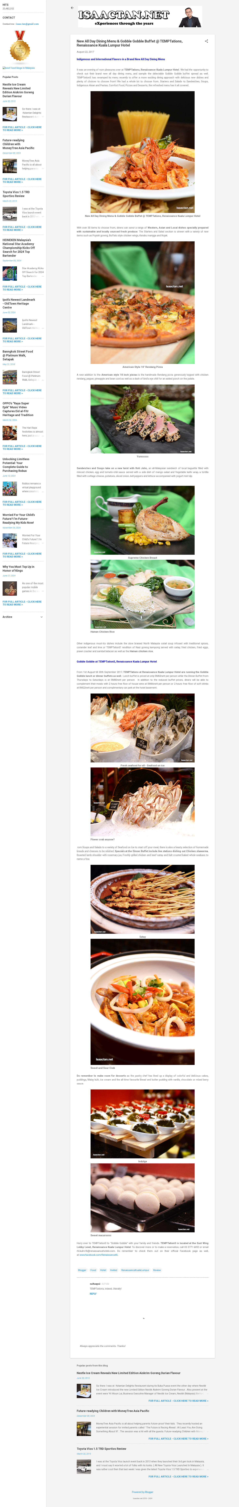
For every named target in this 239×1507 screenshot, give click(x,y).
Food (93, 1270)
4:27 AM (105, 1284)
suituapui (95, 1283)
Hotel (103, 1270)
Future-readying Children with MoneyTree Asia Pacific (113, 1411)
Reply (93, 1293)
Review (157, 1270)
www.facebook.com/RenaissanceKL (99, 1254)
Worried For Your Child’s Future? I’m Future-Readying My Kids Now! (19, 518)
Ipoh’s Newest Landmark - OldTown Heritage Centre (19, 303)
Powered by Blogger (142, 1492)
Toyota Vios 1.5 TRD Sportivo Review (101, 1448)
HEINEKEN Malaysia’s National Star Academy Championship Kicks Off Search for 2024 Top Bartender (19, 247)
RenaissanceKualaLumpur (135, 1270)
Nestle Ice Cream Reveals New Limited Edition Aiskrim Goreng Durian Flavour (128, 1373)
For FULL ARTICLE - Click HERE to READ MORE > (178, 1400)
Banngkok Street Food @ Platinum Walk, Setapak (18, 355)
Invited (113, 1270)
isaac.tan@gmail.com (27, 24)
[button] (206, 41)
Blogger (82, 1270)
